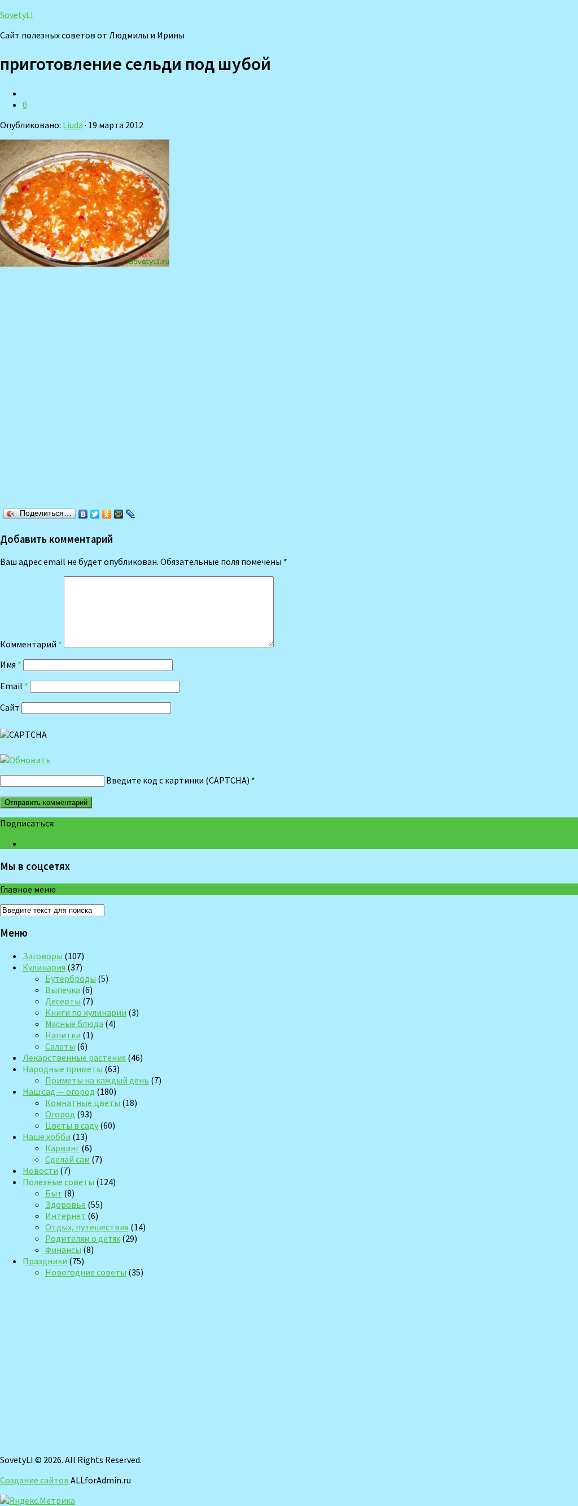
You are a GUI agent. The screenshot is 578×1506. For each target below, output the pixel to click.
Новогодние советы (85, 1272)
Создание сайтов (34, 1480)
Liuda (73, 124)
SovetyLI (16, 14)
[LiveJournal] (131, 514)
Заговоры (43, 955)
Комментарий (31, 644)
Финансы (63, 1249)
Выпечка (62, 989)
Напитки (63, 1035)
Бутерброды (70, 978)
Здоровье (65, 1204)
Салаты (60, 1046)
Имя (10, 664)
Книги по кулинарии (85, 1012)
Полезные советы (58, 1181)
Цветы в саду (71, 1125)
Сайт (10, 707)
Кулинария (44, 967)
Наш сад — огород (59, 1091)
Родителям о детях (82, 1238)
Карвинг (62, 1148)
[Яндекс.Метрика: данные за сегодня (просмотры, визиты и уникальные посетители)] (37, 1500)
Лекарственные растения (74, 1057)
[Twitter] (95, 514)
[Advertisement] (163, 391)
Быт (53, 1193)
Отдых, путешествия (87, 1227)
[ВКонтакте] (83, 514)
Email (14, 685)
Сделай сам (67, 1159)
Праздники (45, 1260)
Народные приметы (63, 1068)
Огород (60, 1114)
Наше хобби (47, 1136)
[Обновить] (25, 759)
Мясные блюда (74, 1023)
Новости (40, 1170)
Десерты (63, 1001)
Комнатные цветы (82, 1102)
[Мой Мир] (119, 514)
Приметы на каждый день (97, 1080)
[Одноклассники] (107, 514)
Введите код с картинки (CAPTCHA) (177, 780)
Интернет (65, 1215)
